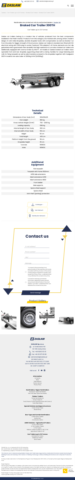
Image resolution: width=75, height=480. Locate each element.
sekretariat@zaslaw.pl (46, 1)
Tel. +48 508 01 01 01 (39, 352)
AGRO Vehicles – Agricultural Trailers (37, 423)
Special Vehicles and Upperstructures (37, 406)
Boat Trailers (37, 439)
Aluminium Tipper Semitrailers (37, 391)
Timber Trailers (37, 396)
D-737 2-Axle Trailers (37, 424)
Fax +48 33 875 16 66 (39, 354)
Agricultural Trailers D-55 (37, 431)
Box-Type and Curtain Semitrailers (37, 415)
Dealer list (57, 22)
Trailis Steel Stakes (37, 403)
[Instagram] (44, 370)
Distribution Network (38, 216)
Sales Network (37, 381)
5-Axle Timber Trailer (37, 408)
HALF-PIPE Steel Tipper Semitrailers (37, 393)
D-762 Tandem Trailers (37, 426)
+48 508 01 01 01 (29, 1)
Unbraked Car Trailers (37, 436)
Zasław (4, 13)
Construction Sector (37, 420)
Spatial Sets (37, 418)
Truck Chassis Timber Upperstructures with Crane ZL (37, 401)
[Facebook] (38, 370)
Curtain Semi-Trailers (37, 416)
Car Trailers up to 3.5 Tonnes (16, 13)
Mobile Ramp (37, 409)
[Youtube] (41, 370)
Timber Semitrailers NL (37, 398)
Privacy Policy (37, 384)
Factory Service (37, 383)
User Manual (39, 210)
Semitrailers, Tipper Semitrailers (37, 390)
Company (37, 378)
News (37, 380)
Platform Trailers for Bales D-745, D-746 (37, 429)
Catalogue (38, 204)
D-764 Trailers (37, 428)
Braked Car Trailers (32, 13)
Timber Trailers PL (37, 400)
